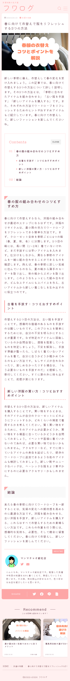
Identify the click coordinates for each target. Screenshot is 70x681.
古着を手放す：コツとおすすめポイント (39, 162)
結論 (18, 179)
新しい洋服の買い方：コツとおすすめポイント (39, 170)
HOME (6, 666)
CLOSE (55, 142)
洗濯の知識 (26, 17)
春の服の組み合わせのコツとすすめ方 (38, 153)
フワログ (18, 8)
